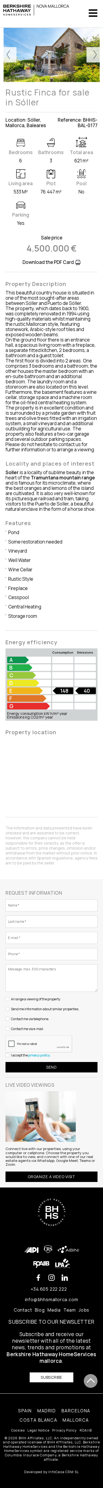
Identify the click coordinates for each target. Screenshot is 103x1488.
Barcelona (76, 1411)
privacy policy (39, 1055)
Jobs (84, 1310)
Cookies (18, 1430)
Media (54, 1310)
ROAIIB (86, 1430)
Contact (23, 1310)
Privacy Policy (64, 1430)
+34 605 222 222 (49, 1289)
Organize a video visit (51, 1176)
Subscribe (51, 1377)
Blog (40, 1310)
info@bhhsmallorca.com (51, 1299)
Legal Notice (38, 1430)
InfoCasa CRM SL (63, 1472)
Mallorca (76, 1420)
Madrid (46, 1411)
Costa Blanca (38, 1420)
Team (69, 1310)
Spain (25, 1411)
